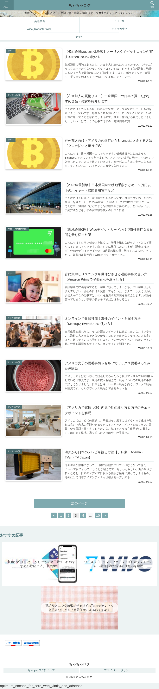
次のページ (79, 503)
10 (98, 515)
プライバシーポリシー (117, 670)
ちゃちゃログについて (41, 670)
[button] (147, 549)
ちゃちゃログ (79, 5)
